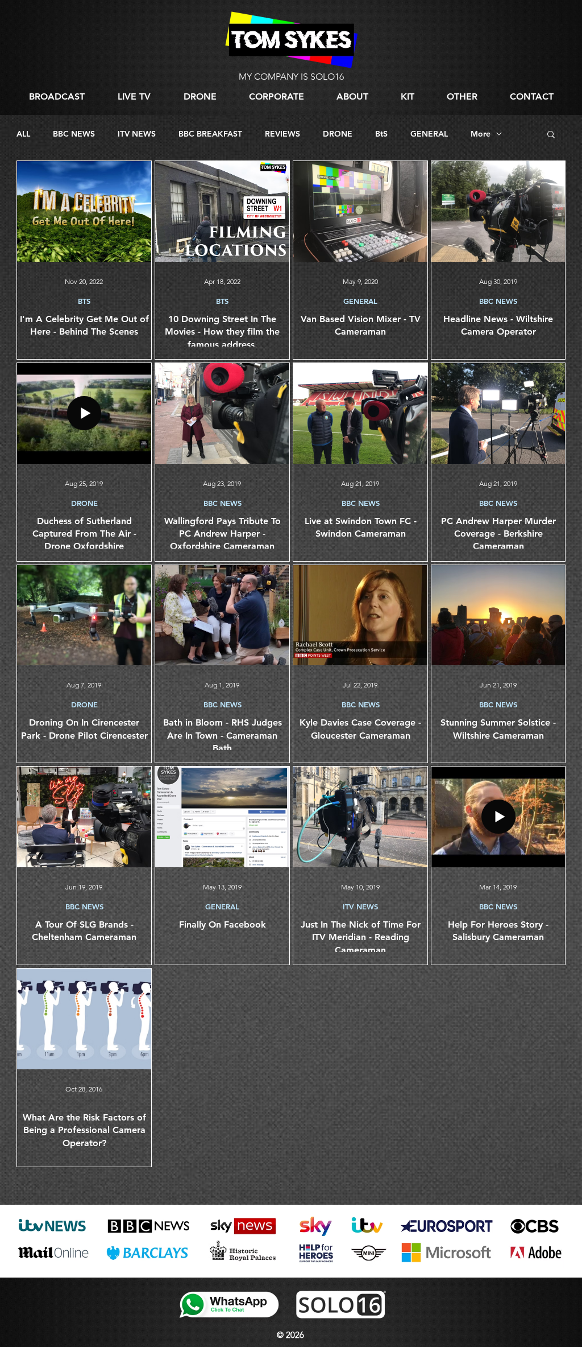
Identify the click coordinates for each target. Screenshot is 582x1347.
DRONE (337, 134)
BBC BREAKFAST (210, 134)
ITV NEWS (137, 134)
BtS (381, 134)
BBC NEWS (74, 134)
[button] (461, 96)
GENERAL (429, 134)
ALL (23, 134)
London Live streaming (48, 1270)
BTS (84, 301)
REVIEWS (282, 134)
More (480, 134)
